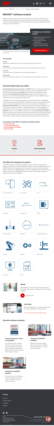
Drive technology (8, 129)
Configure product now (41, 50)
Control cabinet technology (11, 125)
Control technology (9, 124)
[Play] (22, 295)
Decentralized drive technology (12, 127)
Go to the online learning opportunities (35, 313)
